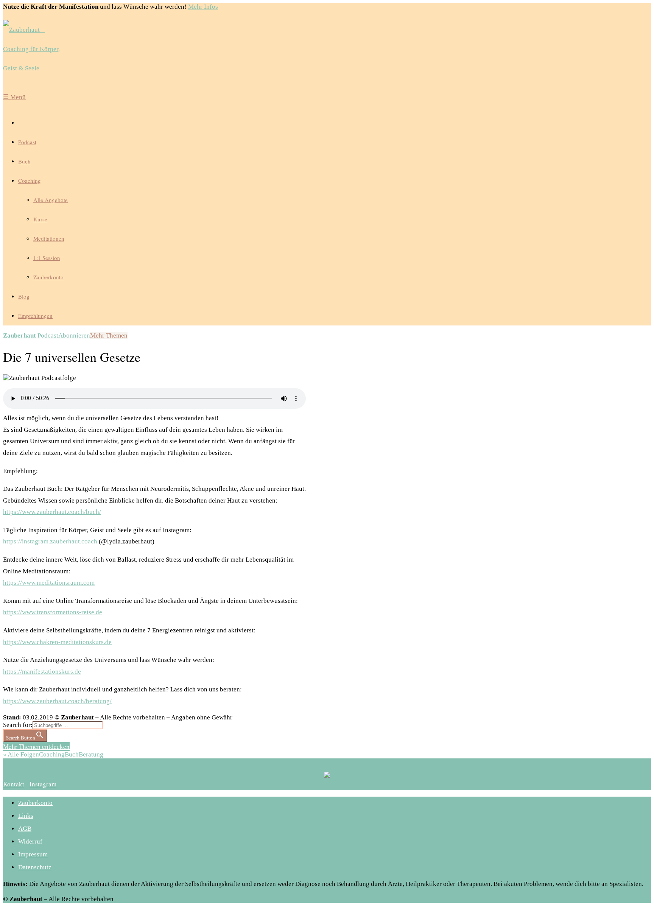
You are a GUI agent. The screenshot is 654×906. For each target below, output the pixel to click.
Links (25, 815)
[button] (13, 784)
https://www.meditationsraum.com (49, 582)
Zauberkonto (48, 277)
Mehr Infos (203, 6)
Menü (14, 97)
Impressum (33, 854)
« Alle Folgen (21, 754)
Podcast (27, 142)
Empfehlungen (35, 315)
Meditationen (48, 238)
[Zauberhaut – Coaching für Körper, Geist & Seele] (37, 49)
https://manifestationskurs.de (42, 671)
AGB (24, 828)
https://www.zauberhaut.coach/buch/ (52, 511)
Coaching (29, 180)
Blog (24, 296)
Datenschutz (34, 867)
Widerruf (30, 841)
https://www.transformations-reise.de (52, 612)
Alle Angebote (50, 200)
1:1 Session (46, 258)
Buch (24, 161)
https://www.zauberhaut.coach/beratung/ (57, 701)
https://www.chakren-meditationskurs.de (57, 642)
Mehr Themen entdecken (36, 746)
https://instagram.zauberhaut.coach (50, 541)
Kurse (40, 219)
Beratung (91, 754)
